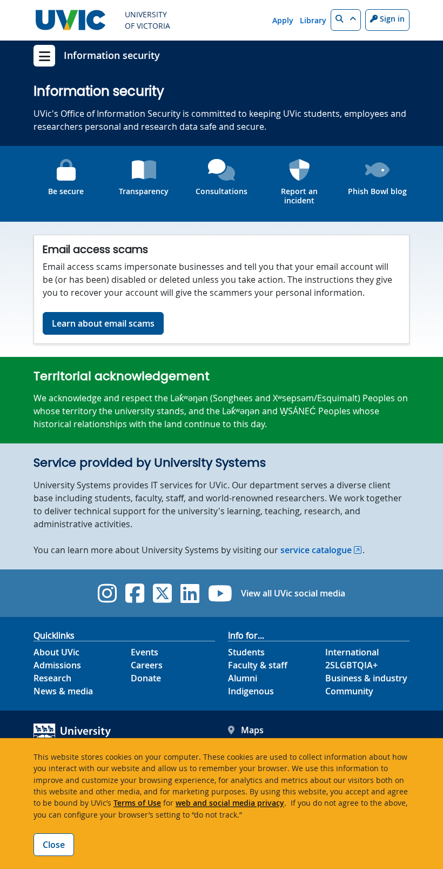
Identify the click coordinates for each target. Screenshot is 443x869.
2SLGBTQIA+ (351, 665)
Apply (282, 20)
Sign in (391, 19)
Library (313, 20)
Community (349, 691)
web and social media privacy (230, 803)
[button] (346, 20)
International (352, 652)
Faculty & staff (257, 665)
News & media (63, 691)
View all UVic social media (293, 593)
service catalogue (316, 550)
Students (246, 652)
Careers (147, 665)
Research (52, 678)
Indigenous (251, 691)
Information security (112, 55)
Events (144, 652)
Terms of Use (137, 803)
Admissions (57, 665)
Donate (146, 678)
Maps (252, 730)
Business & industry (366, 678)
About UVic (56, 652)
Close (54, 845)
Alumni (242, 678)
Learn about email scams (103, 323)
